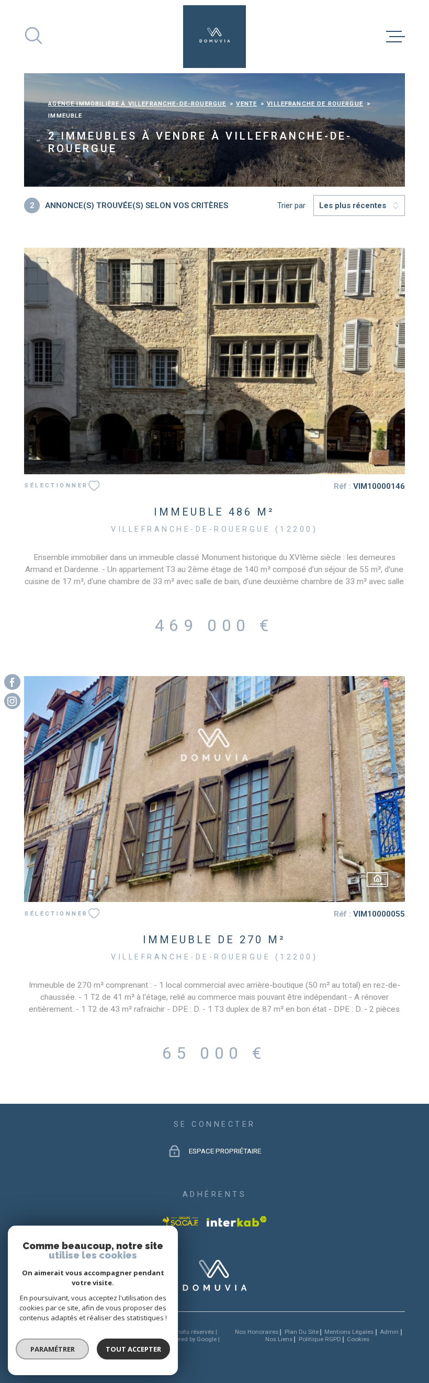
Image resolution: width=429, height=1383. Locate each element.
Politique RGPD (320, 1339)
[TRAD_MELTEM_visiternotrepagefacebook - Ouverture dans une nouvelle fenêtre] (12, 682)
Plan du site (302, 1331)
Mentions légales (349, 1331)
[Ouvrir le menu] (395, 36)
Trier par (291, 205)
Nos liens (278, 1339)
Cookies (358, 1339)
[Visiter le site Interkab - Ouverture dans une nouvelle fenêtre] (237, 1221)
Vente (246, 103)
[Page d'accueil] (214, 36)
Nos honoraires (256, 1331)
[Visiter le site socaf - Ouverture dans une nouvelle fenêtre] (180, 1221)
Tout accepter (133, 1349)
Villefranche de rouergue (315, 103)
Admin (389, 1331)
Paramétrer (52, 1349)
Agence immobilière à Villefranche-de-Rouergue (137, 103)
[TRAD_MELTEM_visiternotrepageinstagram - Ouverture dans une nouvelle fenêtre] (12, 701)
